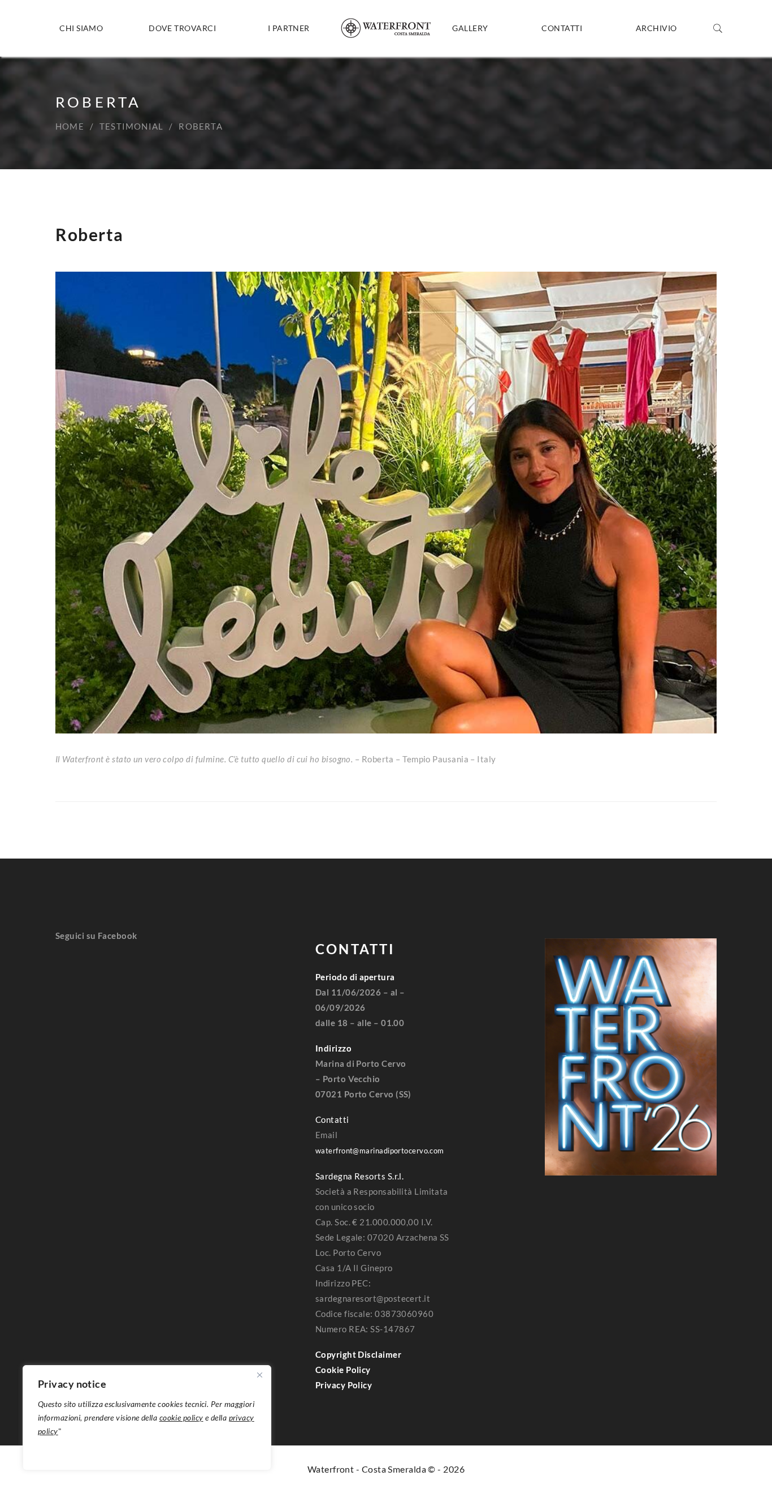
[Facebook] (59, 981)
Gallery (470, 28)
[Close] (259, 1375)
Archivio (656, 28)
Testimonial (131, 126)
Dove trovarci (182, 28)
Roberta (89, 234)
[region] (147, 1417)
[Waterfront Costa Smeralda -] (386, 28)
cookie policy (181, 1417)
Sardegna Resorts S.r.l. (359, 1176)
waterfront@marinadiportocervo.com (379, 1150)
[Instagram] (81, 981)
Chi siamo (81, 28)
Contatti (561, 28)
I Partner (289, 28)
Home (69, 126)
